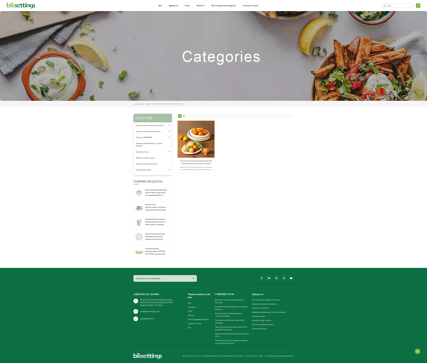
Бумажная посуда (142, 152)
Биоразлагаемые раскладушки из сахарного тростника (231, 307)
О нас (187, 5)
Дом (160, 5)
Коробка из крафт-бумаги (145, 158)
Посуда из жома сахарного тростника (150, 125)
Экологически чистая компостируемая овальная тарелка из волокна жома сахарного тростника (196, 162)
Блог (189, 327)
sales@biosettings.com (150, 311)
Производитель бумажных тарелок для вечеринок (229, 321)
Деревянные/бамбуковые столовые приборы (149, 144)
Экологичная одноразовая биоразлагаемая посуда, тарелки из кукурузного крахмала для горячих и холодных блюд (155, 236)
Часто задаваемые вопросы (223, 5)
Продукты (173, 5)
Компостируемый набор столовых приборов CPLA (232, 334)
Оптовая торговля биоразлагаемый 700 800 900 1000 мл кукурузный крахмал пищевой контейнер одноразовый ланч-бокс (156, 251)
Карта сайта (252, 356)
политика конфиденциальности (279, 356)
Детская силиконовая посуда (146, 164)
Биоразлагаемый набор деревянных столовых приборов (228, 314)
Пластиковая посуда (143, 170)
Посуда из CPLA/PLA (144, 137)
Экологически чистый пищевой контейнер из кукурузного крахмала (231, 341)
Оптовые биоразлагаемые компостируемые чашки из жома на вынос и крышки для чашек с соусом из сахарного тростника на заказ (155, 222)
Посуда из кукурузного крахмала (148, 131)
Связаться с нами (250, 5)
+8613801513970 (147, 319)
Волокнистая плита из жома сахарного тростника (229, 301)
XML (261, 356)
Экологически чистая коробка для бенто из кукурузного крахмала (231, 328)
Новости (200, 5)
